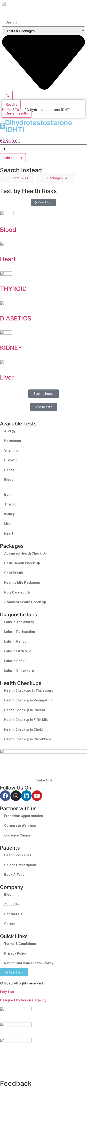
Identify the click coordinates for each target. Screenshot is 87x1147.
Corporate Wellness (20, 826)
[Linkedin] (26, 795)
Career (9, 924)
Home (7, 110)
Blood (8, 229)
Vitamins (11, 451)
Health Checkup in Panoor (24, 710)
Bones (9, 470)
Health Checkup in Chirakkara (27, 739)
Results (11, 104)
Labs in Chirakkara (19, 671)
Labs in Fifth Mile (17, 651)
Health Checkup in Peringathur (28, 700)
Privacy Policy (15, 953)
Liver (7, 377)
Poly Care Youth (17, 592)
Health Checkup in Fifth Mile (26, 720)
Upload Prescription (20, 865)
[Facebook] (5, 795)
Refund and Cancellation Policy (28, 963)
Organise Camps (17, 835)
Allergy (9, 431)
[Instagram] (16, 795)
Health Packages (17, 855)
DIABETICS (15, 318)
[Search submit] (7, 95)
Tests (19, 110)
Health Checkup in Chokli (24, 729)
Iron (7, 495)
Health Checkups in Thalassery (28, 691)
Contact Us (43, 780)
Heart (8, 259)
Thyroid (10, 504)
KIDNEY (11, 347)
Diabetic (10, 460)
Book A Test (14, 875)
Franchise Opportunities (23, 816)
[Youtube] (37, 795)
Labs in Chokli (15, 661)
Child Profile (14, 573)
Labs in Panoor (16, 641)
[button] (73, 8)
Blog (7, 895)
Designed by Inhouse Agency (23, 1000)
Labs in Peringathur (19, 632)
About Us (11, 904)
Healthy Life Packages (22, 583)
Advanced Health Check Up (25, 553)
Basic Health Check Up (22, 563)
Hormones (12, 441)
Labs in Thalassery (19, 622)
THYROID (13, 288)
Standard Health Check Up (25, 602)
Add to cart (13, 158)
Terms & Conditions (20, 944)
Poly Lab (7, 992)
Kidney (9, 514)
